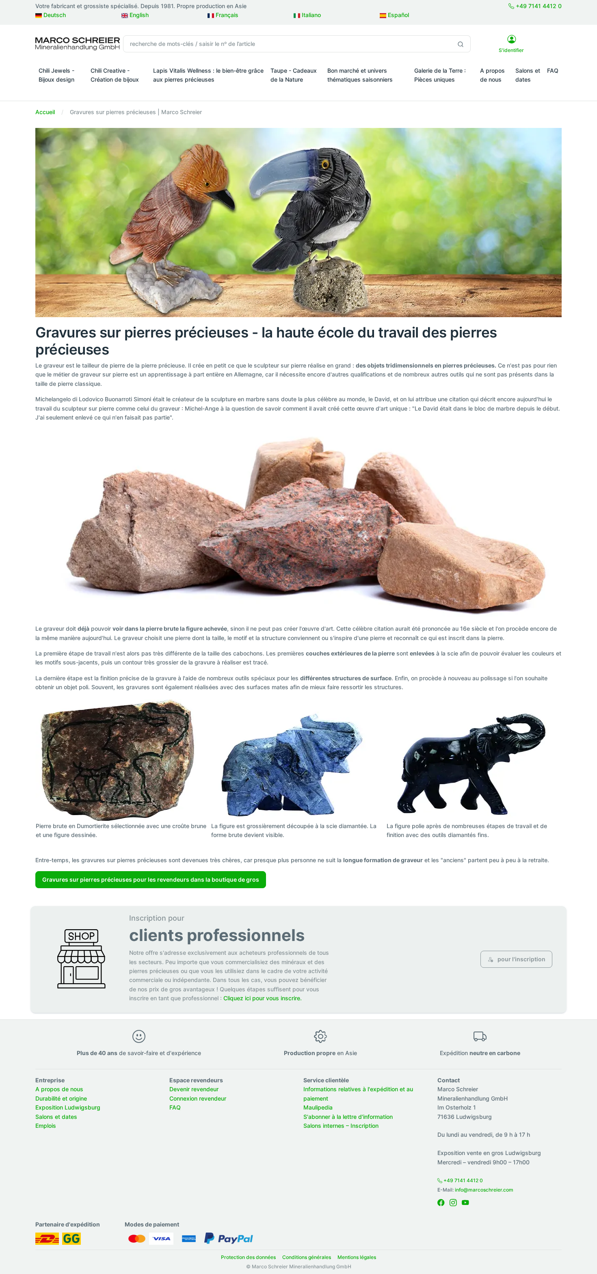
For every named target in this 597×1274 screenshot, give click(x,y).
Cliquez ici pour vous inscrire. (262, 998)
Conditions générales (306, 1257)
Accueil (45, 111)
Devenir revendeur (193, 1089)
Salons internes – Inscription (341, 1125)
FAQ (552, 70)
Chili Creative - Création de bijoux (115, 75)
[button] (61, 91)
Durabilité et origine (61, 1098)
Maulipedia (318, 1107)
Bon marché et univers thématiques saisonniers (360, 75)
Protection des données (248, 1257)
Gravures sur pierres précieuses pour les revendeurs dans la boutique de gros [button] (150, 879)
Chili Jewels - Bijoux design (56, 75)
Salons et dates (527, 75)
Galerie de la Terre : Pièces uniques (440, 75)
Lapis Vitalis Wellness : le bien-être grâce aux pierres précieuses (208, 75)
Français (226, 14)
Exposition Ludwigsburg (67, 1107)
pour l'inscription (520, 959)
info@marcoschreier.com (484, 1190)
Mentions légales (356, 1257)
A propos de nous (492, 75)
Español (397, 14)
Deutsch (54, 14)
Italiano (310, 14)
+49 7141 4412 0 (538, 5)
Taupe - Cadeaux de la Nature (293, 75)
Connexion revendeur (197, 1098)
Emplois (45, 1125)
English (138, 14)
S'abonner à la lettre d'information (348, 1116)
